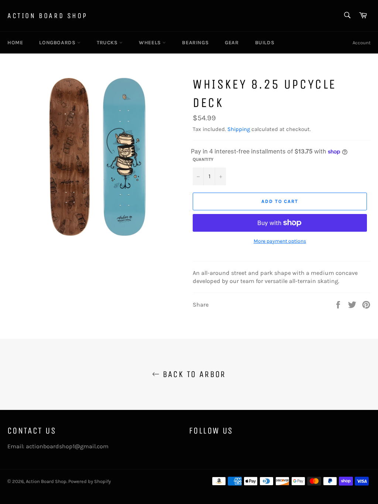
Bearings (195, 42)
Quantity (203, 159)
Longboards (58, 42)
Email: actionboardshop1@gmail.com (58, 446)
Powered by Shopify (89, 481)
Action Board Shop (47, 15)
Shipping (238, 129)
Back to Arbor (192, 374)
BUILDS (265, 42)
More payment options (280, 241)
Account (362, 42)
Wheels (150, 42)
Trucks (108, 42)
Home (15, 42)
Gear (231, 42)
